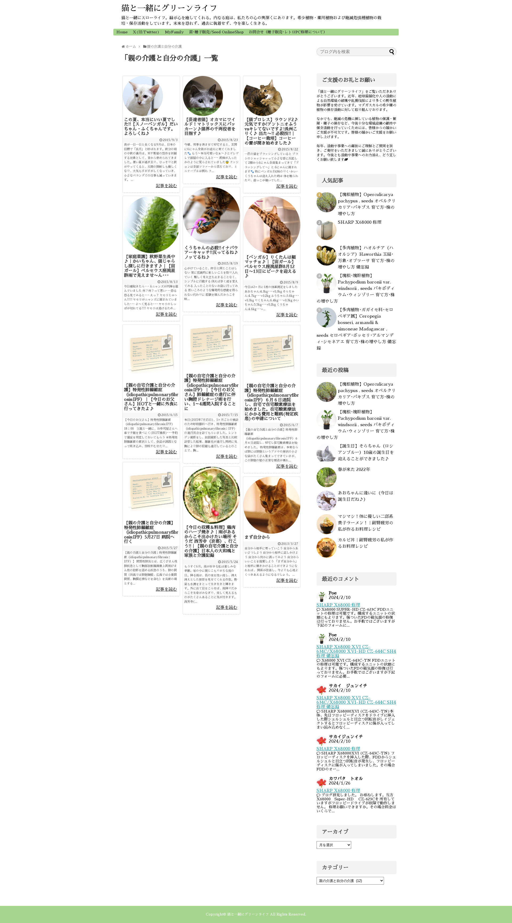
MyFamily (174, 32)
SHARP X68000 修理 (359, 222)
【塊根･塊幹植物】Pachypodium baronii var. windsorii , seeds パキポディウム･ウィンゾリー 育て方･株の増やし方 (356, 288)
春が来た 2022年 (354, 470)
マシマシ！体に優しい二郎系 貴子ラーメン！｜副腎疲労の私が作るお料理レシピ (365, 523)
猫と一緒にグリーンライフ (169, 8)
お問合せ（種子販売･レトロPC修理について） (288, 32)
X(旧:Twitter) (146, 32)
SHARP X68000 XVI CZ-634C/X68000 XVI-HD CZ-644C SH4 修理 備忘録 (356, 651)
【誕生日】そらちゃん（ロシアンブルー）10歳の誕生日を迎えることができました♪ (366, 452)
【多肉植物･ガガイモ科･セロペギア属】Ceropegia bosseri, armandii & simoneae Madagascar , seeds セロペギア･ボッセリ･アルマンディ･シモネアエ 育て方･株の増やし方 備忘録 (356, 329)
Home (122, 32)
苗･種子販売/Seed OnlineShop (216, 32)
